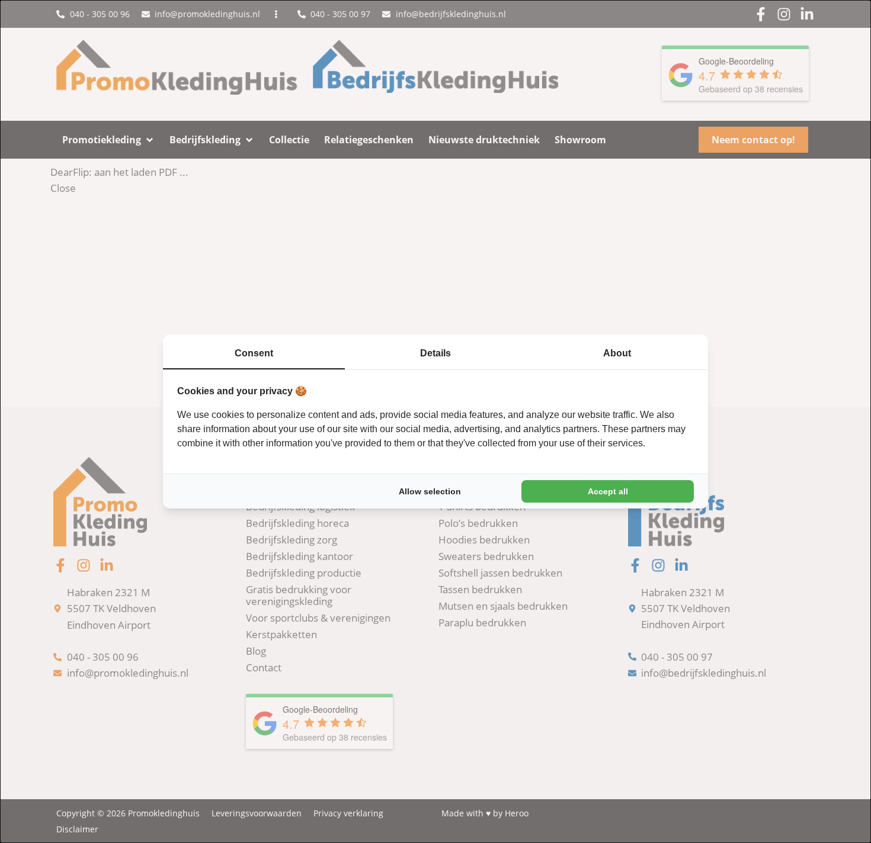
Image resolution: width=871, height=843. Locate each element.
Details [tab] (435, 353)
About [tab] (617, 353)
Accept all (608, 491)
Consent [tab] (254, 353)
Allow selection (430, 491)
